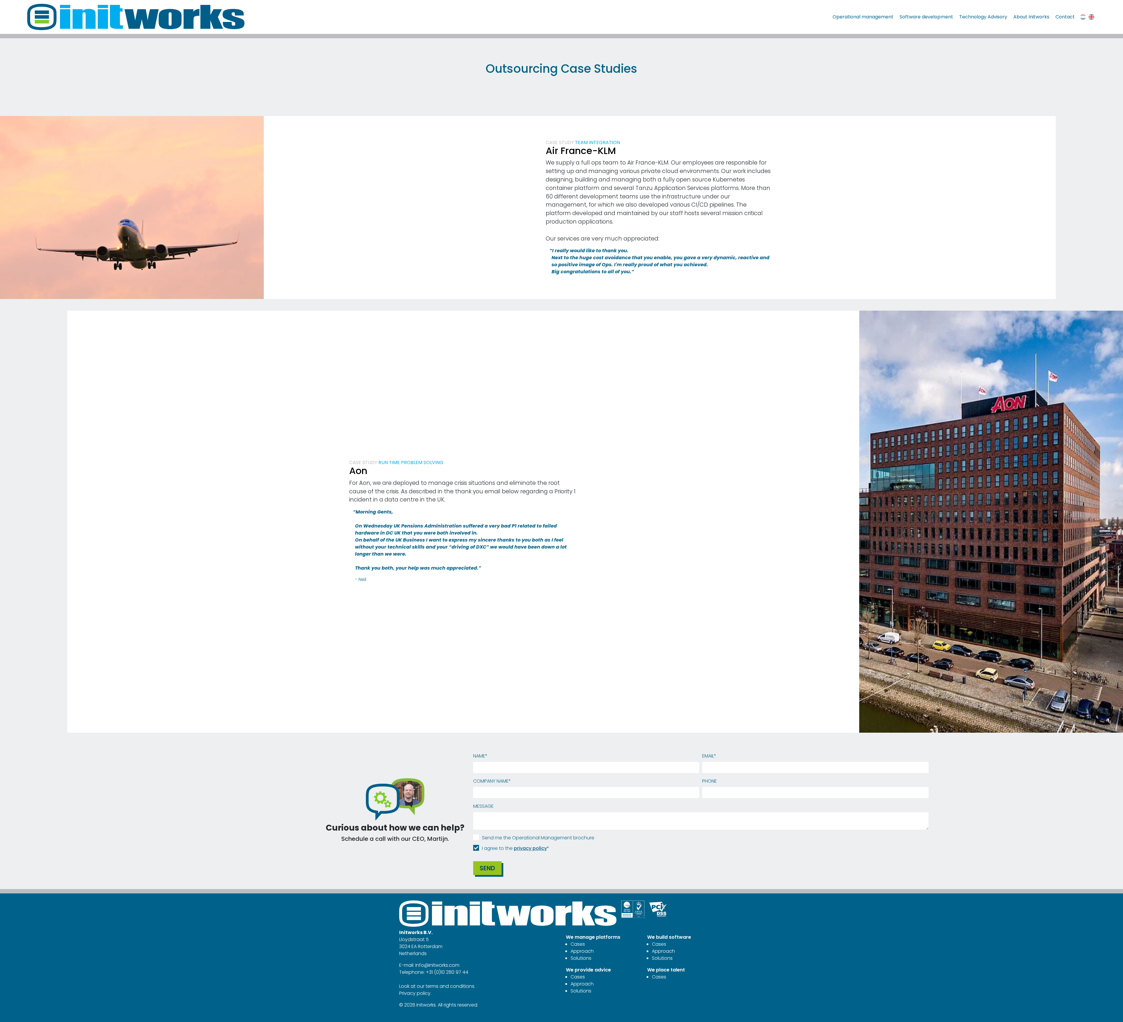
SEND (487, 868)
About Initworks (1031, 16)
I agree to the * (515, 848)
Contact (1065, 16)
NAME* (480, 756)
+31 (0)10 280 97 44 (447, 972)
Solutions (581, 958)
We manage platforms (593, 937)
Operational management (863, 16)
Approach (582, 951)
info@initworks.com (437, 965)
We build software (669, 937)
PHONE (709, 781)
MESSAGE (483, 806)
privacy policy (530, 848)
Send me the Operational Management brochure (538, 837)
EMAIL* (709, 756)
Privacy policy (414, 993)
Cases (578, 944)
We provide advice (588, 969)
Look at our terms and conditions (436, 986)
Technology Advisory (983, 16)
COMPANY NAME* (492, 781)
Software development (926, 16)
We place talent (666, 969)
